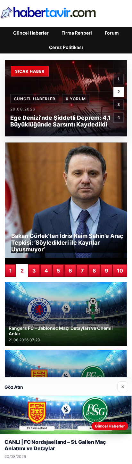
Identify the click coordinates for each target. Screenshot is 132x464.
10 (120, 270)
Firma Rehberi (77, 33)
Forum (112, 33)
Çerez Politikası (66, 47)
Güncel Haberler (31, 33)
